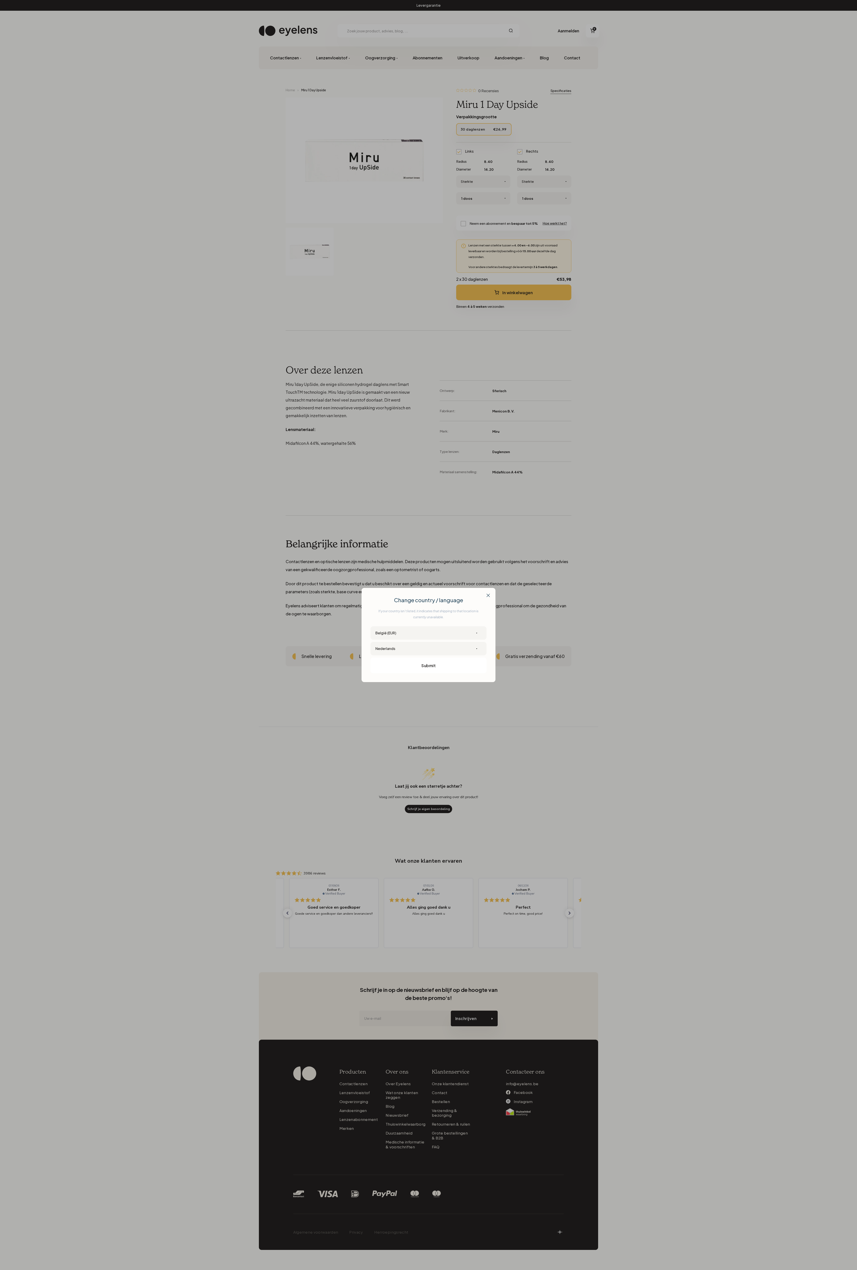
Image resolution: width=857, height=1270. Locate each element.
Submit (428, 665)
